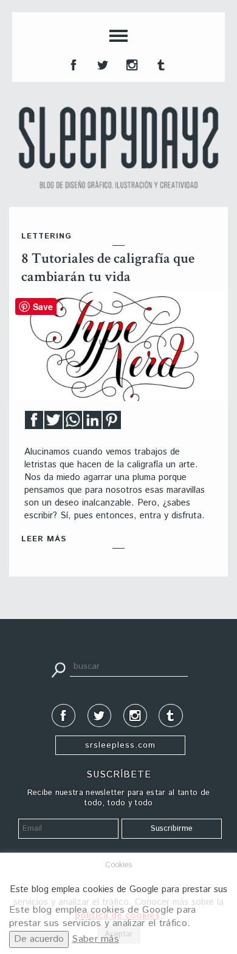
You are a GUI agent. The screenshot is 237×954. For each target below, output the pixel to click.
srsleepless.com (120, 745)
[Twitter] (53, 423)
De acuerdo (39, 939)
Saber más (95, 939)
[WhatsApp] (73, 423)
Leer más (43, 539)
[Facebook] (34, 423)
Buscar (58, 669)
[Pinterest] (112, 423)
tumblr (160, 64)
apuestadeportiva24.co (43, 630)
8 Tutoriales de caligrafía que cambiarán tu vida (107, 267)
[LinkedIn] (92, 423)
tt (101, 64)
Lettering (46, 236)
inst (131, 64)
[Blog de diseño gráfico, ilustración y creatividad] (118, 147)
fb (72, 64)
